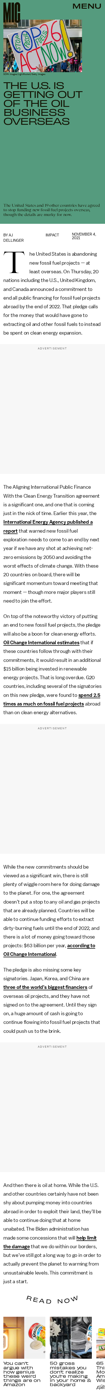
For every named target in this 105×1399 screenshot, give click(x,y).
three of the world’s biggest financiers (45, 987)
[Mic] (11, 12)
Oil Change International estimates (41, 642)
